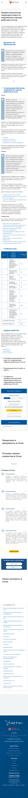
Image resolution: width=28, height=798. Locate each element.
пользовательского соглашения (18, 406)
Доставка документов (14, 770)
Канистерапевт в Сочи (8, 680)
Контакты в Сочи (14, 773)
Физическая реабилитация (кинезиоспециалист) (10, 657)
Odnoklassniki (11, 785)
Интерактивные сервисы (14, 755)
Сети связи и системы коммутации (11, 654)
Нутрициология (7, 661)
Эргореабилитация (8, 671)
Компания (14, 758)
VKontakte (5, 785)
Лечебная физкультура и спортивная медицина (12, 667)
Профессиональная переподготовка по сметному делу (13, 626)
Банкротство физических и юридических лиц (13, 617)
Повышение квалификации (14, 750)
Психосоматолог (7, 683)
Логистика (5, 644)
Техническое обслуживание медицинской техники (13, 630)
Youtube (22, 785)
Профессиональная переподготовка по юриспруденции (13, 613)
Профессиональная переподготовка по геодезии (13, 621)
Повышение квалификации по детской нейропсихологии (12, 686)
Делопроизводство (7, 647)
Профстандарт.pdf (8, 426)
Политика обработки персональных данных (14, 741)
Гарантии (14, 767)
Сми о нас (14, 763)
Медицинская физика (8, 673)
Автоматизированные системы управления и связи (14, 650)
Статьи (14, 760)
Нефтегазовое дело (8, 642)
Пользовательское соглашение (14, 738)
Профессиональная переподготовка (14, 753)
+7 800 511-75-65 (14, 776)
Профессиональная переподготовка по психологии (13, 677)
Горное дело (6, 636)
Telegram (17, 785)
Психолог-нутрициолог (8, 664)
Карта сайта (14, 732)
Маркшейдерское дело (8, 633)
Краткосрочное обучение (14, 748)
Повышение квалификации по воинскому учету (13, 608)
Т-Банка (19, 416)
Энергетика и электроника (9, 639)
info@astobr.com (14, 783)
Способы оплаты (14, 765)
